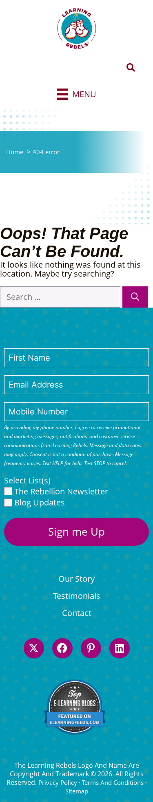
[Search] (135, 297)
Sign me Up (76, 531)
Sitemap (76, 791)
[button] (131, 68)
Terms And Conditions (113, 782)
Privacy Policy (57, 782)
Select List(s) (27, 480)
